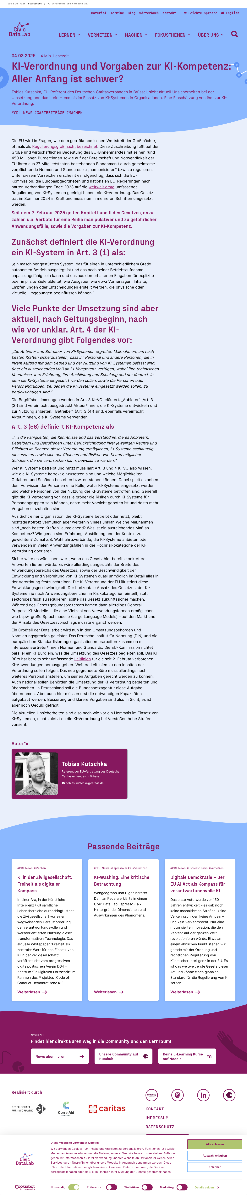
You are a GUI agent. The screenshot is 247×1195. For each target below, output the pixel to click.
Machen (134, 34)
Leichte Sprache (202, 13)
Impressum (157, 1117)
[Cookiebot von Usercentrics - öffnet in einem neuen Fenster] (25, 1187)
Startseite (35, 4)
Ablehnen (214, 1167)
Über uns (208, 34)
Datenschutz (159, 1126)
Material (99, 13)
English (232, 13)
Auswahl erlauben (215, 1155)
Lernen (67, 34)
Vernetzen (100, 34)
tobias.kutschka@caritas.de (85, 783)
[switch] (111, 1187)
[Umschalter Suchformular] (234, 34)
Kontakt (169, 13)
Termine (117, 13)
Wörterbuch (149, 13)
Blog (131, 13)
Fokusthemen (170, 34)
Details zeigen (204, 1187)
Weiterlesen (28, 992)
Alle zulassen (215, 1144)
